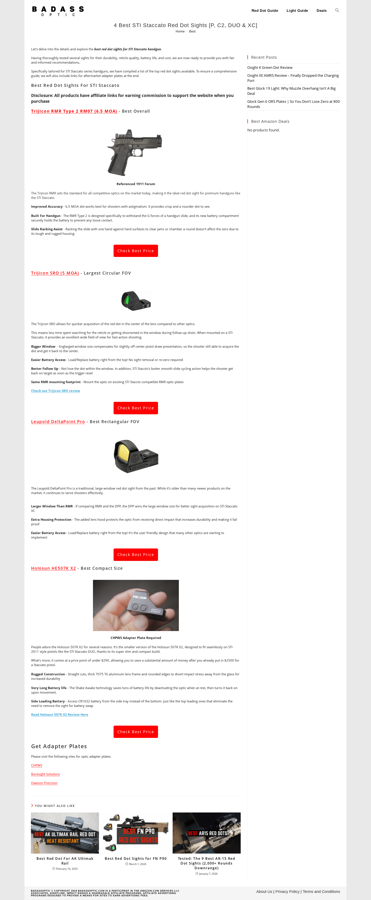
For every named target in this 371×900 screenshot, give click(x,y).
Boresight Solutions (45, 774)
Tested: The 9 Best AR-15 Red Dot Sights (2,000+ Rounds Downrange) (206, 863)
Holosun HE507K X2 (53, 568)
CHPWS (36, 765)
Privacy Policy (287, 891)
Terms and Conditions (321, 891)
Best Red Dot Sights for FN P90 (136, 858)
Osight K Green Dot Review (269, 67)
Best (192, 31)
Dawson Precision (44, 783)
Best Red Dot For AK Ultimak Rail (65, 861)
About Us (264, 891)
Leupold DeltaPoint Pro (58, 421)
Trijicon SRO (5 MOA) (55, 273)
